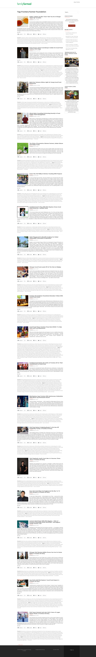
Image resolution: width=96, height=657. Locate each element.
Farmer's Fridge (34, 105)
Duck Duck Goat (57, 349)
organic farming (60, 165)
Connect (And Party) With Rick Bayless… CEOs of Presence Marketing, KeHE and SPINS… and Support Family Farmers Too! (44, 522)
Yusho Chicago (55, 606)
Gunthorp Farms (25, 320)
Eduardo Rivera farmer (21, 350)
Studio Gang (58, 261)
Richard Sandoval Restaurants (40, 515)
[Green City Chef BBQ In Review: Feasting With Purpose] (22, 178)
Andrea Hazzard (57, 162)
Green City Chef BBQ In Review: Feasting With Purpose (45, 173)
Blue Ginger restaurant (40, 513)
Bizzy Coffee (58, 104)
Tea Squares (41, 107)
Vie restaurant (30, 202)
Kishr (40, 137)
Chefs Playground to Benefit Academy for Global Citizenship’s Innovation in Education (43, 237)
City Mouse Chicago (55, 71)
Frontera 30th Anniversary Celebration (43, 37)
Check (43, 71)
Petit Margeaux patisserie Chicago (23, 575)
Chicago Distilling (24, 196)
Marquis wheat (29, 165)
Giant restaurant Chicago (40, 73)
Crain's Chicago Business (49, 450)
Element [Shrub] (23, 105)
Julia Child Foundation (28, 421)
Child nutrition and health (34, 65)
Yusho (57, 357)
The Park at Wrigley (58, 290)
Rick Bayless (60, 42)
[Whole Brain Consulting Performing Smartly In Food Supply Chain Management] (22, 118)
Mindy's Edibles (55, 388)
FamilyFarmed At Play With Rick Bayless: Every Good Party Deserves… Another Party (45, 207)
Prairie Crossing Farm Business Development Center (49, 167)
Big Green (39, 71)
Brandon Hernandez (46, 136)
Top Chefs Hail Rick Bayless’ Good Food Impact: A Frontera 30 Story (44, 580)
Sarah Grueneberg (20, 43)
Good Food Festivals (43, 67)
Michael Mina (34, 200)
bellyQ (46, 195)
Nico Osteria (47, 353)
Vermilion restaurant (21, 516)
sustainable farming (33, 168)
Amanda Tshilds (26, 636)
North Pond (44, 200)
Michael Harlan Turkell (49, 42)
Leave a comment (44, 43)
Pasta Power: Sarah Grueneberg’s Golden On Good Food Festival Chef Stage (46, 48)
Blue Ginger (22, 349)
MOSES (52, 165)
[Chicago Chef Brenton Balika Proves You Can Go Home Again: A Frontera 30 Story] (22, 555)
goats (26, 164)
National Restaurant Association (29, 515)
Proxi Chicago (55, 75)
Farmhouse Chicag (42, 196)
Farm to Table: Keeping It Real (25, 380)
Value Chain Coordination (34, 136)
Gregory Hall (26, 199)
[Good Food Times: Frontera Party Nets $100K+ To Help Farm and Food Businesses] (22, 331)
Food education (42, 66)
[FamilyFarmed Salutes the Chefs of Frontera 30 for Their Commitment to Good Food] (22, 365)
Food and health (31, 66)
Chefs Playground (44, 260)
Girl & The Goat (56, 163)
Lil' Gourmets (37, 106)
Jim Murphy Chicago (23, 231)
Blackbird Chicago (31, 450)
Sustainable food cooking (34, 39)
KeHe (38, 137)
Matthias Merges (55, 289)
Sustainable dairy (34, 162)
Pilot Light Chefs (47, 75)
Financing (28, 102)
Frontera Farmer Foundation (51, 41)
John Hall (50, 199)
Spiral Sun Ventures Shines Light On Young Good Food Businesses (45, 83)
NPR (46, 320)
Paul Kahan (32, 290)
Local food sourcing (36, 320)
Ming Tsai (43, 353)
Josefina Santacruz (44, 387)
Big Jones (49, 195)
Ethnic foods (42, 598)
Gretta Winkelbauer (31, 164)
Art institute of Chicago (37, 260)
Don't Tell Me (56, 418)
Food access (59, 65)
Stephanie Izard (51, 290)
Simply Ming (37, 390)
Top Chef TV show (29, 486)
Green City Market (48, 198)
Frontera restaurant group (26, 73)
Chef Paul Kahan (56, 383)
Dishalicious (19, 72)
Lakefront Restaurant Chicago (57, 199)
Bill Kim (53, 195)
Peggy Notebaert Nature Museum (26, 201)
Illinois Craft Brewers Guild (40, 289)
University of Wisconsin (56, 168)
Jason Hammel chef (20, 352)
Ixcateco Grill (47, 351)
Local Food (55, 68)
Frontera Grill (52, 230)
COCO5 (18, 105)
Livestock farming (56, 161)
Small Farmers (28, 162)
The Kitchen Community (57, 201)
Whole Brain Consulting (24, 138)
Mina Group (60, 574)
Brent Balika (40, 349)
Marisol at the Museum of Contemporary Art (29, 388)
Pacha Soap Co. (43, 106)
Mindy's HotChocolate (37, 353)
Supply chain (19, 136)
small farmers (26, 168)
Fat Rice (40, 72)
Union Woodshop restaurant (35, 43)
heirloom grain (50, 164)
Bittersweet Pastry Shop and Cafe (33, 383)
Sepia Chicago (41, 76)
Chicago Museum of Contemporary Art (24, 637)
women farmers (20, 169)
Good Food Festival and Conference (25, 420)
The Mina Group (37, 391)
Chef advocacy (26, 65)
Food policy (54, 66)
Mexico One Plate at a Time (57, 514)
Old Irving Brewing (20, 606)
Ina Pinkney (33, 74)
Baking (27, 160)
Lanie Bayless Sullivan (35, 231)
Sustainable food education (54, 259)
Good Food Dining (54, 37)
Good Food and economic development (31, 135)
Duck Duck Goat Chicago (27, 484)
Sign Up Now (72, 25)
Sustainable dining (26, 39)
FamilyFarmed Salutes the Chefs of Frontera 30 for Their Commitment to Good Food (46, 363)
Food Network (19, 514)
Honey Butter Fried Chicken (34, 199)
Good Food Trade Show (28, 42)
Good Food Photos (37, 381)
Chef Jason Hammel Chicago (34, 636)
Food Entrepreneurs (48, 66)
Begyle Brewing (51, 286)
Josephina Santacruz (38, 352)
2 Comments (56, 575)
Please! (51, 75)
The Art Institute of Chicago (53, 321)
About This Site (77, 2)
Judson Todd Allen (20, 75)
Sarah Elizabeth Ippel (51, 261)
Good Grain (45, 161)
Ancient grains (23, 160)
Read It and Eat (24, 76)
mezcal (45, 231)
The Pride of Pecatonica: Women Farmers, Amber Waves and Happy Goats (46, 144)
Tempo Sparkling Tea (47, 107)
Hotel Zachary (32, 289)
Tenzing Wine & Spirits (34, 575)
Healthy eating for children (28, 68)
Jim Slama (29, 231)
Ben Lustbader (34, 71)
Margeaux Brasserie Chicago (47, 574)
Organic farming (22, 162)
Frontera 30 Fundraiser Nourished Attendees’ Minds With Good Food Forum (46, 296)
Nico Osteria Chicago (37, 452)
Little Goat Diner (49, 289)
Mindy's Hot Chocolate (58, 605)
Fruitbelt (18, 106)
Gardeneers (33, 73)
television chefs (57, 515)
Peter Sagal (40, 354)
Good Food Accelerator (25, 106)
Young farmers (48, 162)
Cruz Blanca (57, 229)
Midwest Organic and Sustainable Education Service (41, 165)
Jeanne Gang (40, 261)
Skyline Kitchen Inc (23, 107)
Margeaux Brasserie (27, 200)
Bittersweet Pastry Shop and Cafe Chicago (27, 603)
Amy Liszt (30, 260)
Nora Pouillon (42, 320)
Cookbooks (23, 37)
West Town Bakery (20, 291)
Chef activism (23, 226)
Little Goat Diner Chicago (46, 485)
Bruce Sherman (57, 195)
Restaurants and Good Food (24, 195)
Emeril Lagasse (54, 513)
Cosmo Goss (51, 349)
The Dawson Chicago (41, 575)
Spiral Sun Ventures (35, 107)
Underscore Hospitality (35, 453)
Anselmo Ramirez (36, 348)
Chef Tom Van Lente (47, 71)
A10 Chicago (33, 602)
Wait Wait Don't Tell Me (42, 357)
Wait (41, 422)
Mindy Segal (30, 353)
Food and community (24, 66)
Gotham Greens (44, 638)
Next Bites (42, 75)
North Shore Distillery (50, 200)
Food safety (41, 134)
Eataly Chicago (34, 637)
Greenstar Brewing (20, 199)
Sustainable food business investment (33, 104)
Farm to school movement (40, 258)
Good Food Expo (59, 41)
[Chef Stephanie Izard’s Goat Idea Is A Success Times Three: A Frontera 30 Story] (22, 466)
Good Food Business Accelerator (31, 103)
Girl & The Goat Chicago (37, 485)
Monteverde (55, 42)
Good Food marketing (38, 161)
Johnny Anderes (31, 352)
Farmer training (53, 65)
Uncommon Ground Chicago (22, 202)
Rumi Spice (40, 201)
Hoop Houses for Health (48, 604)
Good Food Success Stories (39, 316)
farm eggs (26, 163)
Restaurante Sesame (52, 354)
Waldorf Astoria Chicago (50, 357)
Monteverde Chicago (36, 75)
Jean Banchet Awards (49, 68)
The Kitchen (51, 201)
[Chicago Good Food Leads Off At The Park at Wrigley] (22, 271)
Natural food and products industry (56, 135)
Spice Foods (29, 107)
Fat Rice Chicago (28, 41)
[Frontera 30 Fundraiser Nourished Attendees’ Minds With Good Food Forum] (22, 300)
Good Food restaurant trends (26, 38)
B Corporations (52, 543)
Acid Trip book (50, 39)
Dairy (35, 160)
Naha (22, 515)
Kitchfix (42, 546)
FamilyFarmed (22, 41)
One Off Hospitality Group (29, 354)
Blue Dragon (41, 383)
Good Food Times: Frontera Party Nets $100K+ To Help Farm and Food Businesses (45, 327)
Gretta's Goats (37, 164)
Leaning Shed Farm (20, 200)
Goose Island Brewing (41, 198)
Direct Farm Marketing (41, 160)
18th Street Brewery (53, 483)
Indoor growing (32, 635)
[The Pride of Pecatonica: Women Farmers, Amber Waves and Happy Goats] (22, 148)
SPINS (55, 137)
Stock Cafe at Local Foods (40, 356)
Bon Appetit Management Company (41, 318)
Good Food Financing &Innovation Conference (45, 545)
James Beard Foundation (43, 199)
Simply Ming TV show (50, 515)
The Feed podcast (27, 43)
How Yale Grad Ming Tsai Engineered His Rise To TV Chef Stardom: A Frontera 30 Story (44, 491)
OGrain (55, 165)
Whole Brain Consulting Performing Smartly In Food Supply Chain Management (44, 114)
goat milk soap (22, 164)
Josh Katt (37, 546)
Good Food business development (27, 67)
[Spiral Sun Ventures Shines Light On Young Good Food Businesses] (22, 87)
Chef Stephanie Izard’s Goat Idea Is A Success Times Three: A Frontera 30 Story (44, 459)
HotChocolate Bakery (52, 386)
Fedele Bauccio (25, 319)
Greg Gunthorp (34, 420)
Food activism (52, 258)
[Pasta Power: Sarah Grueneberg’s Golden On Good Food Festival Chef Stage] (22, 52)
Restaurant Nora (29, 321)
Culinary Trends (28, 37)
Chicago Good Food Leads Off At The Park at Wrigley (45, 267)
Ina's (36, 74)
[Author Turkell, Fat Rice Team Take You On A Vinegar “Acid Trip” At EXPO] (22, 21)
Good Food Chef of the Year (49, 73)
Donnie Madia (57, 450)
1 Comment (36, 138)
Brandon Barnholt (20, 544)
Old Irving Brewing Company (41, 389)
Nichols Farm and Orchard (37, 421)
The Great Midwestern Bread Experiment (44, 168)
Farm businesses (53, 160)
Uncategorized (41, 39)
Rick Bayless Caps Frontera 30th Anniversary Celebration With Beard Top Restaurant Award (46, 397)
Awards (22, 65)
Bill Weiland (54, 104)
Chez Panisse (33, 544)
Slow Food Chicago (47, 76)
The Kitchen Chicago (23, 357)
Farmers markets (60, 160)
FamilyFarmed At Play (42, 226)
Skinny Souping (51, 137)
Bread (30, 160)
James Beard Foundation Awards (52, 38)
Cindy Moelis (52, 229)
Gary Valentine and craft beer (27, 485)
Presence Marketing (49, 106)
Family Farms (47, 160)
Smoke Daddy (46, 290)
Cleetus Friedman (30, 196)
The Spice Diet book (54, 76)
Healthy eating (23, 104)
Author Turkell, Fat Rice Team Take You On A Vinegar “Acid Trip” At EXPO (45, 17)
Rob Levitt (58, 354)
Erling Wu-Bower (29, 350)
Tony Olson (56, 546)
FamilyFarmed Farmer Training (32, 72)
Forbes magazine (36, 451)
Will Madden (30, 138)
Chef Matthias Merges (44, 636)
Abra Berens (30, 348)
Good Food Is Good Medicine (53, 67)
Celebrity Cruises (20, 573)
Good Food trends (43, 38)
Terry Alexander (20, 453)
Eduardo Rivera (57, 318)
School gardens (30, 69)
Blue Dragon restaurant (32, 513)
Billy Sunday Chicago (43, 348)
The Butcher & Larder (59, 390)
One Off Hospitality (26, 290)
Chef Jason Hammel (39, 603)
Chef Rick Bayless (58, 286)
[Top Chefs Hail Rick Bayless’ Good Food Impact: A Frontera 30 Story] (22, 583)
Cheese (33, 160)
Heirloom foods (50, 161)
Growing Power (35, 261)
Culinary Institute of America (33, 573)
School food (25, 69)
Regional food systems (44, 635)
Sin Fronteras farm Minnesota (37, 321)
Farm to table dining (46, 65)
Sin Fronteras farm (31, 422)
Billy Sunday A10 (24, 383)
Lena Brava (42, 231)
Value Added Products (44, 104)
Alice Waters (47, 543)
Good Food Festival (20, 42)
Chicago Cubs (19, 288)
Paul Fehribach (57, 200)
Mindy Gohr (26, 353)
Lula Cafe (58, 352)
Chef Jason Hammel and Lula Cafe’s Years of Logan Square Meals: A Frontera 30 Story (44, 613)
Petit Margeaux (34, 201)
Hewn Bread (55, 164)
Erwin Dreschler (24, 451)
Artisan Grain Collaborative (27, 71)
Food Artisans (33, 37)
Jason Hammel (31, 387)
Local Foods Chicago (52, 352)
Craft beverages (23, 102)
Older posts (20, 644)
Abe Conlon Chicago (24, 348)
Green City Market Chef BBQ (57, 198)
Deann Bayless (29, 385)
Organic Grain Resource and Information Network (31, 167)
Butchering (29, 379)
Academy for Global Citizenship (22, 260)
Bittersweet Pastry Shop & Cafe (52, 348)
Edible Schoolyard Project (41, 637)
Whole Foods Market (55, 107)
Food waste (43, 380)
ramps (42, 290)
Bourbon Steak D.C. (59, 572)
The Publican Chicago (27, 453)
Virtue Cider (35, 202)
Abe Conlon (45, 69)
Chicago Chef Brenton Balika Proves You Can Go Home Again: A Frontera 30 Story (45, 553)
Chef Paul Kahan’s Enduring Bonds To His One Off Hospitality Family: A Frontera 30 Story (44, 428)
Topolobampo (34, 357)
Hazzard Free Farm (43, 164)
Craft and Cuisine (25, 288)
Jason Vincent (51, 74)
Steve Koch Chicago (55, 231)
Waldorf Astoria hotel (49, 575)
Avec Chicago (54, 602)
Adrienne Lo (55, 69)
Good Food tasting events (35, 38)
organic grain (19, 167)
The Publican (30, 357)
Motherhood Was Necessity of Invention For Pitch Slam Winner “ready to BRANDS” (72, 41)
